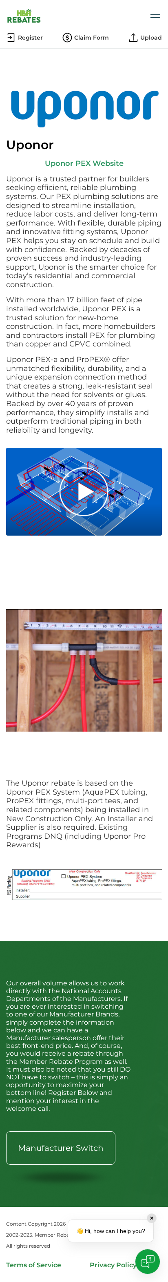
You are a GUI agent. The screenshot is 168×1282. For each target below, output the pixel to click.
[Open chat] (147, 1261)
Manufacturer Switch (61, 1148)
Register (30, 37)
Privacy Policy (113, 1265)
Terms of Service (33, 1265)
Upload (151, 37)
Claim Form (91, 37)
